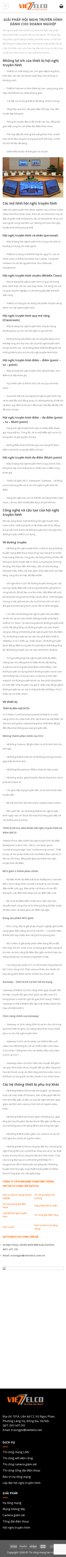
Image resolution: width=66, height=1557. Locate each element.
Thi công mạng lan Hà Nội (44, 1552)
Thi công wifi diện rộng (46, 1214)
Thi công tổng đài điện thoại (21, 1470)
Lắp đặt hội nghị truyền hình (21, 1483)
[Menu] (6, 6)
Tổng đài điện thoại (16, 1521)
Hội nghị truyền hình (16, 1527)
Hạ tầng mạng (12, 1503)
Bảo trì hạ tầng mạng (17, 1477)
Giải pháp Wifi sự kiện (45, 1205)
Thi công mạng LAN (16, 1452)
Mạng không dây (14, 1509)
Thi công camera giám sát (20, 1464)
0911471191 (17, 1425)
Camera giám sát (14, 1515)
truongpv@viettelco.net (26, 1430)
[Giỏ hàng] (61, 6)
